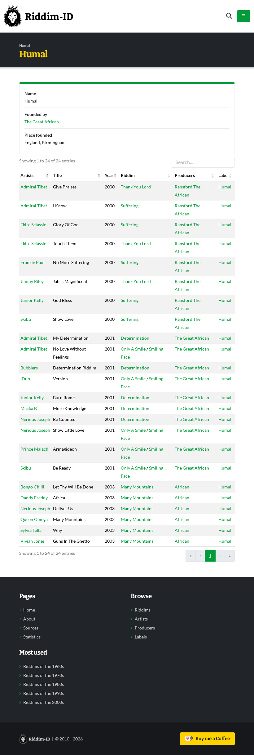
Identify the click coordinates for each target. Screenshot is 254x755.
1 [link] (210, 556)
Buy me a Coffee (212, 738)
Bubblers (29, 367)
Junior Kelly (32, 300)
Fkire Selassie (33, 224)
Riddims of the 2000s (43, 702)
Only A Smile (133, 348)
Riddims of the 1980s (43, 684)
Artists (141, 618)
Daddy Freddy (34, 497)
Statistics (32, 636)
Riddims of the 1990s (43, 693)
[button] (47, 175)
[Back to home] (38, 16)
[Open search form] (229, 16)
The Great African (192, 338)
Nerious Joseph (35, 419)
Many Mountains (137, 486)
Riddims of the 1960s (43, 666)
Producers (145, 627)
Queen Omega (34, 519)
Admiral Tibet (33, 186)
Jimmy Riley (32, 281)
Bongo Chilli (32, 486)
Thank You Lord (136, 186)
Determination (135, 338)
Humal (224, 186)
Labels (141, 636)
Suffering (129, 205)
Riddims (143, 609)
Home (29, 609)
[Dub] (25, 378)
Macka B (28, 408)
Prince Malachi (35, 449)
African (182, 486)
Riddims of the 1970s (43, 675)
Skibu (25, 319)
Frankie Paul (32, 262)
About (29, 618)
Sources (30, 627)
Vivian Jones (32, 541)
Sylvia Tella (31, 530)
